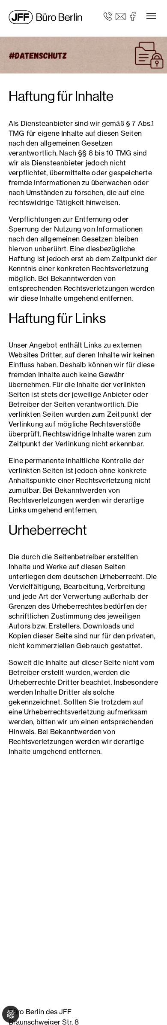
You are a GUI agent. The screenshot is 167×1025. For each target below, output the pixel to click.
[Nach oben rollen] (148, 1006)
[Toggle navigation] (151, 16)
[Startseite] (47, 17)
